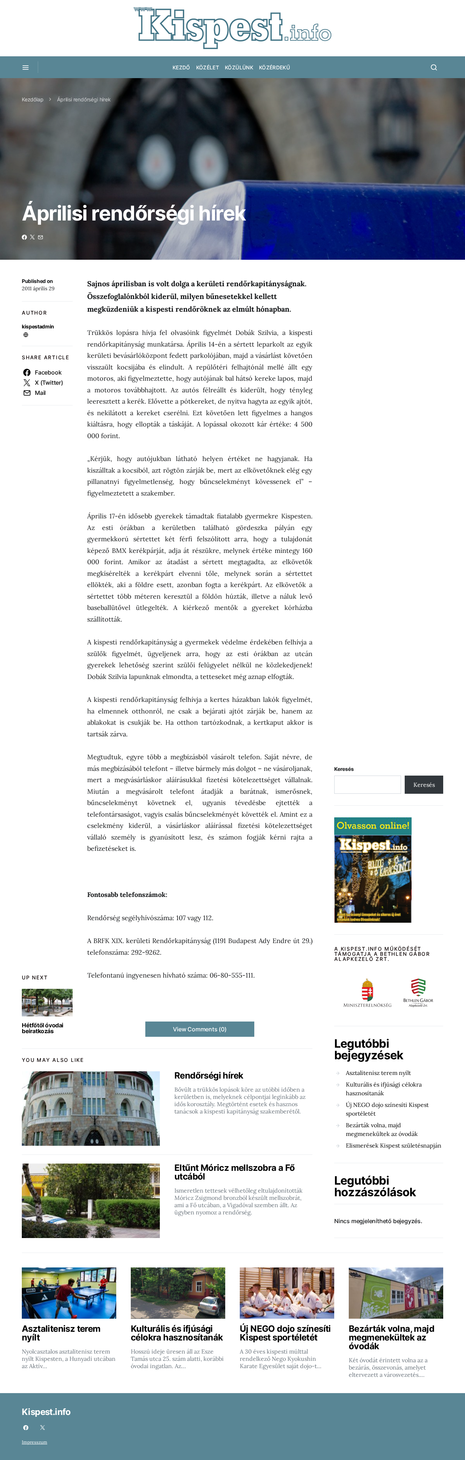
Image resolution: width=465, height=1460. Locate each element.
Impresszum (34, 1442)
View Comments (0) (200, 1029)
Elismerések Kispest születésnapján (393, 1145)
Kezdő (181, 67)
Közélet (207, 67)
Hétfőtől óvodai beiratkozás (42, 1028)
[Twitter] (42, 1427)
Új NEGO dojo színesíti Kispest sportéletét (387, 1109)
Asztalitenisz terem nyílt (378, 1072)
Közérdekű (274, 67)
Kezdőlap (33, 99)
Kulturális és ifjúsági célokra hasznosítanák (384, 1089)
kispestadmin (38, 326)
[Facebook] (25, 1427)
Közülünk (239, 67)
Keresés (344, 769)
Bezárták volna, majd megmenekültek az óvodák (382, 1129)
